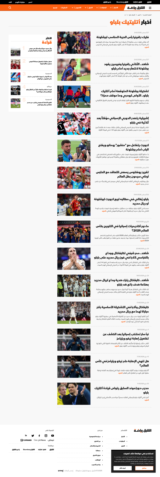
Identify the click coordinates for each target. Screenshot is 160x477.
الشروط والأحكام (95, 446)
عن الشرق (97, 441)
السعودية (48, 74)
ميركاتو (49, 86)
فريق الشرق (96, 455)
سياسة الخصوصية (94, 436)
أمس (30, 2)
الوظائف (97, 460)
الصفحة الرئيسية (147, 15)
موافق (144, 468)
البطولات (103, 7)
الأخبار (116, 7)
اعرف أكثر (123, 468)
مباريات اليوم (20, 2)
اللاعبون (78, 7)
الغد (10, 2)
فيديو (55, 7)
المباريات (64, 7)
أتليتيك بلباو (132, 15)
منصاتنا (98, 450)
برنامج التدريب (96, 464)
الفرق (90, 7)
